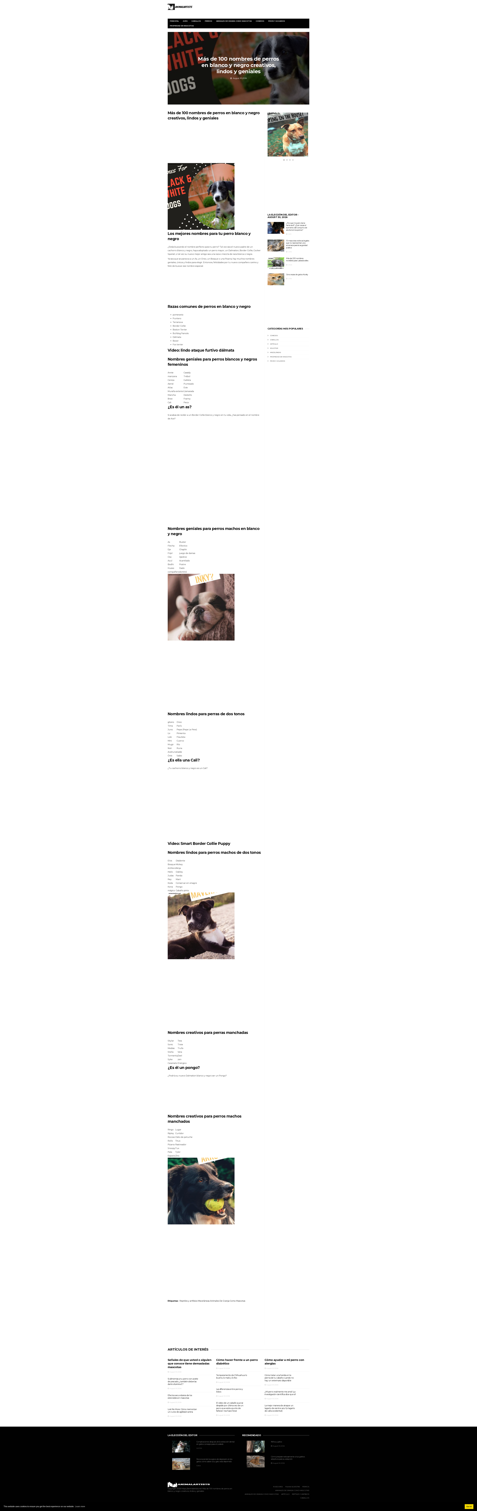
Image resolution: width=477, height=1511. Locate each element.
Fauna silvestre (292, 1487)
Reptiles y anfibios (188, 1301)
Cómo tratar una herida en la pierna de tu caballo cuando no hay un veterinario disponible (279, 1378)
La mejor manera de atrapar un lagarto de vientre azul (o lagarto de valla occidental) (280, 1408)
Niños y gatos (276, 1442)
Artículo (274, 344)
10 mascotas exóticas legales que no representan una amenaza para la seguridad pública (297, 244)
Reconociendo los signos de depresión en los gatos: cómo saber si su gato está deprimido (214, 1460)
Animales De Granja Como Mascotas (227, 1301)
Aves (185, 21)
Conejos (260, 21)
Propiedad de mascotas (182, 26)
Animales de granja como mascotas (234, 21)
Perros (208, 21)
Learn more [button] (80, 1506)
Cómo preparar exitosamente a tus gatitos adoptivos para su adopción (288, 1458)
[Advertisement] (214, 143)
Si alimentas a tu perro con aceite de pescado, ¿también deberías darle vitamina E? (183, 1381)
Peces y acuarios (276, 21)
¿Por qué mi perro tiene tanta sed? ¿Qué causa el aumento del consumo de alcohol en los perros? (296, 226)
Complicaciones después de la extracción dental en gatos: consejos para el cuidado (215, 1443)
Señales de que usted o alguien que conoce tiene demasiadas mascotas (189, 1363)
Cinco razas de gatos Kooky (297, 274)
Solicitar (274, 348)
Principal (174, 21)
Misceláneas (204, 1301)
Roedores (278, 1487)
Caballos (196, 21)
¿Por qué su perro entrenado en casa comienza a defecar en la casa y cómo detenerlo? (284, 137)
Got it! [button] (469, 1507)
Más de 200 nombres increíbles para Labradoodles (297, 259)
